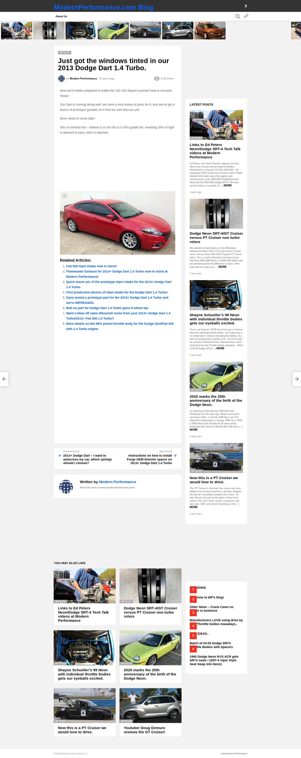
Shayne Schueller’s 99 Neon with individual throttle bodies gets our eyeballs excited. (81, 34)
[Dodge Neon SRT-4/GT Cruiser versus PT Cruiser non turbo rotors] (48, 30)
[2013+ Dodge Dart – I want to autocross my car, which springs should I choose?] (4, 379)
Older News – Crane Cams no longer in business (211, 609)
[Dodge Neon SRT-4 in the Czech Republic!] (210, 30)
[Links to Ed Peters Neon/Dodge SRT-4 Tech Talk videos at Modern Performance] (16, 30)
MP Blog (60, 601)
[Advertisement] (118, 163)
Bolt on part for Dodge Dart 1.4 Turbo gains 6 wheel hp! (107, 308)
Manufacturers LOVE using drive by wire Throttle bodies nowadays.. (216, 622)
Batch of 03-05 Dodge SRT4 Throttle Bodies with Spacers (211, 645)
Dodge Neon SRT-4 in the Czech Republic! (210, 35)
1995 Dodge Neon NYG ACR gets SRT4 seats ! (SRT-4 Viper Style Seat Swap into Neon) (214, 660)
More (228, 185)
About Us (61, 16)
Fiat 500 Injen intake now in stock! (91, 266)
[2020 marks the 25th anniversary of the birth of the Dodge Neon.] (113, 30)
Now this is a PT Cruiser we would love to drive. (143, 35)
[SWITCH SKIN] (245, 6)
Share (64, 195)
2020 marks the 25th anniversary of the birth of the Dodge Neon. (111, 34)
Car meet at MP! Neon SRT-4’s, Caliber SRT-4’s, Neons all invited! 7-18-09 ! (246, 16)
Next (299, 30)
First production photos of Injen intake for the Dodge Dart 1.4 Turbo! (117, 292)
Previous (1, 30)
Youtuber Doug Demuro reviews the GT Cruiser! (177, 35)
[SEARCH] (238, 16)
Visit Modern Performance (234, 753)
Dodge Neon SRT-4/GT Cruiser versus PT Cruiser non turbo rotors (48, 34)
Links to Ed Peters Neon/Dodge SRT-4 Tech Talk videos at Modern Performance (16, 34)
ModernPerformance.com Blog (103, 7)
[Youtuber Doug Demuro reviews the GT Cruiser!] (177, 30)
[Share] (117, 223)
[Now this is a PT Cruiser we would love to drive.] (145, 30)
